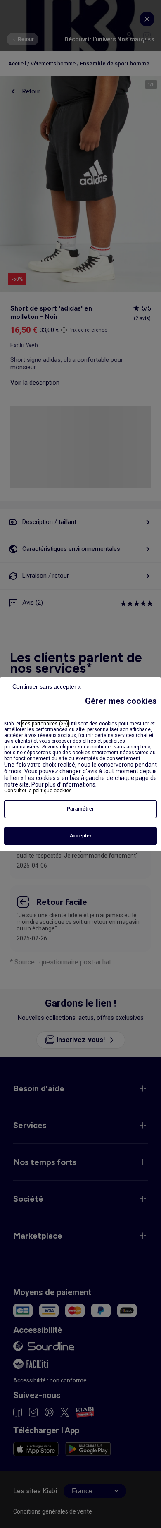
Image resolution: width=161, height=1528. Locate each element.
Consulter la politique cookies (38, 791)
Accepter (81, 836)
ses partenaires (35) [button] (45, 724)
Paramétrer (80, 809)
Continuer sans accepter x (46, 686)
